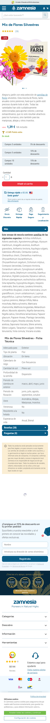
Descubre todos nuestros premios (24, 591)
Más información (13, 201)
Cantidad (7, 172)
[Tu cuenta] (44, 8)
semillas (37, 234)
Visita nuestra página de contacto (36, 671)
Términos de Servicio (18, 566)
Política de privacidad (38, 696)
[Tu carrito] (48, 8)
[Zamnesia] (24, 8)
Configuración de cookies (25, 718)
